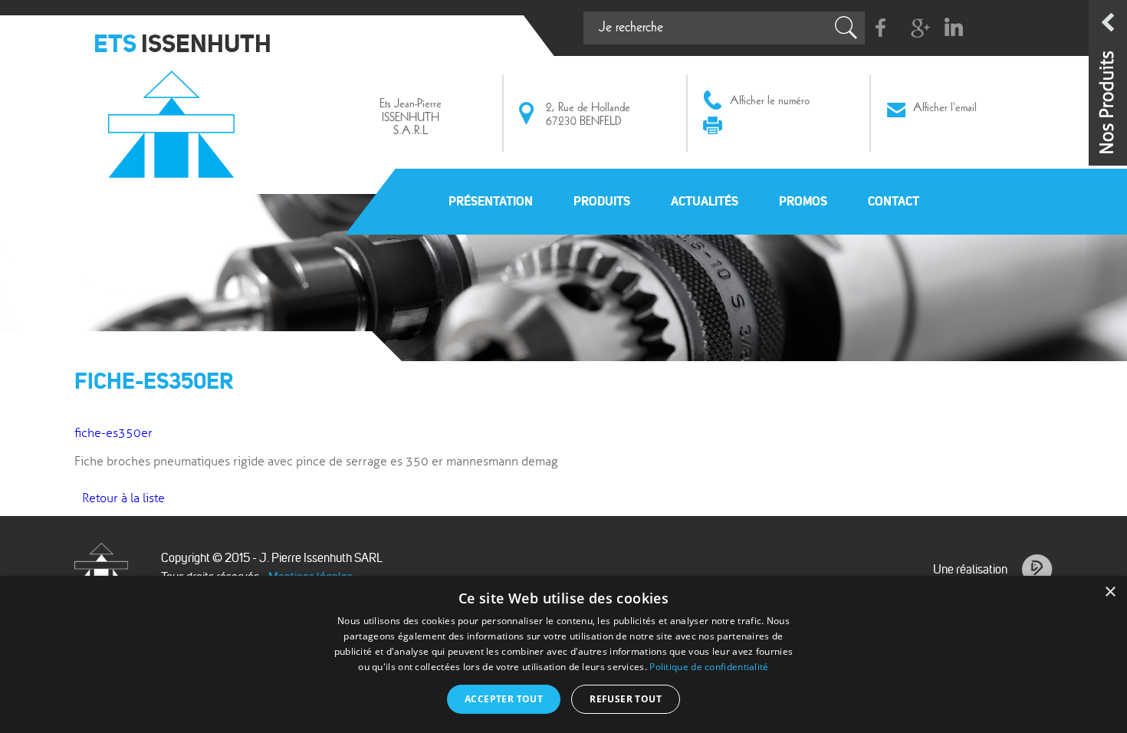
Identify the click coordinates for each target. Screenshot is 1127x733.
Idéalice (1037, 569)
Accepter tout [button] (504, 698)
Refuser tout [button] (626, 698)
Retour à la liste (123, 498)
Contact (893, 201)
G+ (917, 28)
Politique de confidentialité (708, 666)
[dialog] (563, 654)
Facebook (881, 28)
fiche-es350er (113, 433)
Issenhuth (175, 117)
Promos (803, 201)
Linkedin (953, 28)
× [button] (1110, 592)
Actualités (704, 201)
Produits (601, 201)
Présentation (491, 201)
